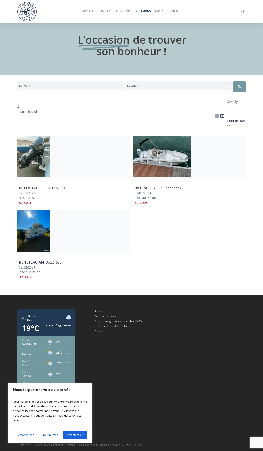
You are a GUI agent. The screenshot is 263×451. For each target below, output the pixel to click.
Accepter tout (75, 435)
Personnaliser (25, 435)
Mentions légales (105, 316)
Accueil (99, 311)
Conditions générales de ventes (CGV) (118, 321)
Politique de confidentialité (111, 326)
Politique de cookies (109, 445)
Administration (55, 445)
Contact (100, 331)
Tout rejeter (50, 435)
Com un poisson (86, 445)
